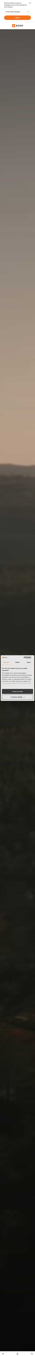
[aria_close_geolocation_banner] (30, 3)
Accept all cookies (17, 691)
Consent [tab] (6, 662)
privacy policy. (8, 685)
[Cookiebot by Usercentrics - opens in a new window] (25, 657)
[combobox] (17, 11)
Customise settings (16, 697)
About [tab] (29, 662)
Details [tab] (17, 662)
